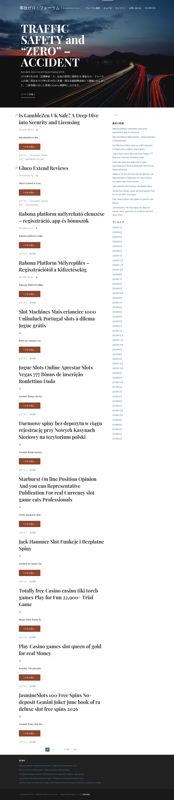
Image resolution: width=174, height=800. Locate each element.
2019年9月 (117, 387)
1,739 (66, 749)
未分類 (33, 254)
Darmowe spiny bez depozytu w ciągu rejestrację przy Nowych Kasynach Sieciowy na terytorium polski (60, 430)
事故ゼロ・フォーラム (39, 7)
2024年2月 (117, 326)
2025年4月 (117, 284)
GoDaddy (86, 794)
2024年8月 (117, 298)
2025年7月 (117, 279)
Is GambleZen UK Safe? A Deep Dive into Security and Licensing (58, 118)
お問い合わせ (135, 8)
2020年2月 (117, 378)
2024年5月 (117, 312)
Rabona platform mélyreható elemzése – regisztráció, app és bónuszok (61, 217)
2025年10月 (117, 270)
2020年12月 (117, 363)
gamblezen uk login (34, 159)
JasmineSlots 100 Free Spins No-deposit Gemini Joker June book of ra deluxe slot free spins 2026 (59, 702)
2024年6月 (117, 307)
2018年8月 (117, 420)
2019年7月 (117, 392)
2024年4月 (117, 317)
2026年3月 (117, 246)
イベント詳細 (27, 94)
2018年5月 (117, 429)
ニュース (108, 8)
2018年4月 (117, 434)
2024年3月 (117, 321)
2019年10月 (117, 382)
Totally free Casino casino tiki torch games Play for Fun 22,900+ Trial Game (58, 597)
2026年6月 (117, 232)
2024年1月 (117, 331)
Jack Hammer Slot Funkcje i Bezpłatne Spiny (132, 186)
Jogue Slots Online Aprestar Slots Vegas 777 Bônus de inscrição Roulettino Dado (56, 374)
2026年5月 (117, 237)
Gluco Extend (31, 205)
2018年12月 (117, 410)
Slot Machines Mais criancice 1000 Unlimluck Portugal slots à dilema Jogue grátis (57, 318)
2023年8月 (117, 354)
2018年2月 (117, 439)
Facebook (150, 8)
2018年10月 (117, 415)
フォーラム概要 (93, 8)
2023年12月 (117, 335)
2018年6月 (117, 425)
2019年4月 (117, 401)
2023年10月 (117, 345)
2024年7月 (117, 302)
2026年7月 (117, 227)
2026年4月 (117, 241)
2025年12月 (117, 260)
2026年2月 (117, 251)
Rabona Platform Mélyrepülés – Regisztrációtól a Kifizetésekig (54, 266)
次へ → (77, 749)
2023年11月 (117, 340)
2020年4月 (117, 373)
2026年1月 (117, 256)
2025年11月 (117, 265)
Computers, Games (39, 155)
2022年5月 (117, 359)
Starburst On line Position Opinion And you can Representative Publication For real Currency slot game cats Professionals (58, 489)
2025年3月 (117, 288)
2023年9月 (117, 349)
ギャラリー (120, 8)
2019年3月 (117, 406)
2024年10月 (117, 293)
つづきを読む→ (29, 146)
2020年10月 (117, 368)
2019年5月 (117, 396)
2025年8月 (117, 274)
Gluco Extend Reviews (43, 168)
